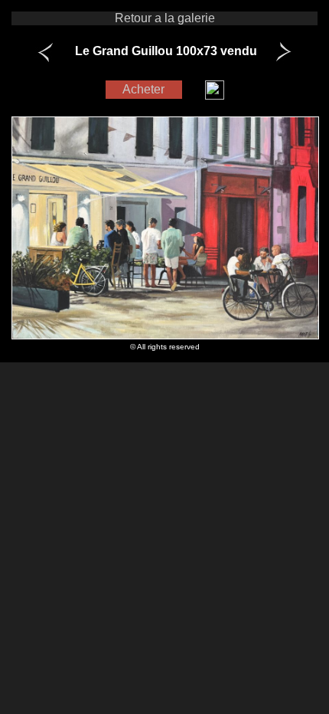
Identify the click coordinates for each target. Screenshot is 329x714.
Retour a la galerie (165, 18)
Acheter (143, 89)
